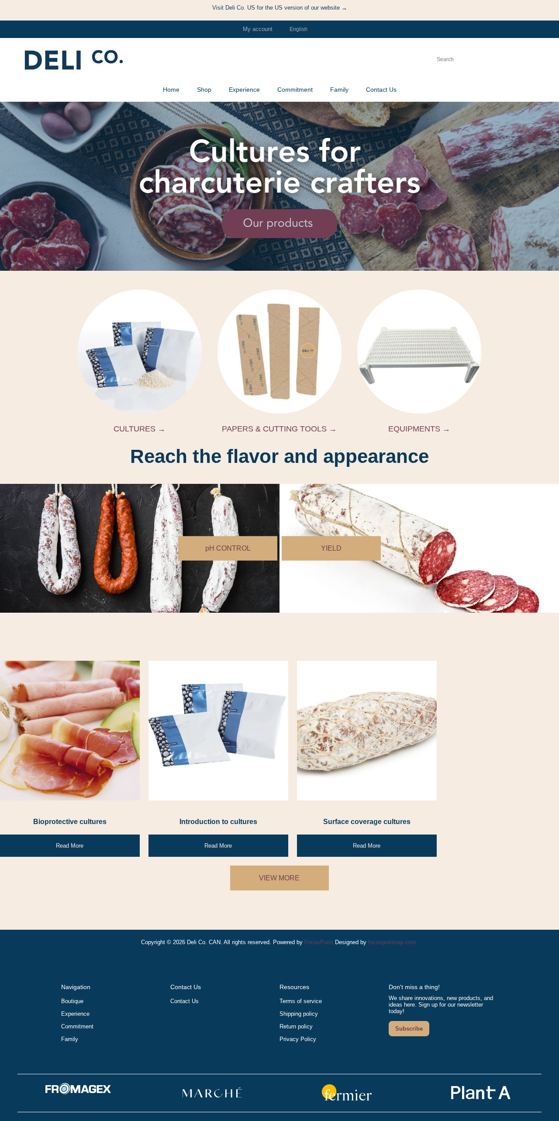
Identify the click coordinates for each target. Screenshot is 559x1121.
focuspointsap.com (392, 942)
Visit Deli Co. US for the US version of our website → (279, 7)
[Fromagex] (78, 1092)
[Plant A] (481, 1100)
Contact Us (184, 1001)
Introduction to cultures (218, 821)
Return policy (296, 1026)
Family (69, 1039)
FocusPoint (318, 942)
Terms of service (301, 1001)
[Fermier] (347, 1100)
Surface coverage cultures (367, 821)
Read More (69, 845)
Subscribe (409, 1028)
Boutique (72, 1001)
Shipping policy (299, 1014)
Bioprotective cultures (70, 821)
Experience (75, 1014)
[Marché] (212, 1100)
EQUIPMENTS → (419, 428)
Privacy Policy (298, 1039)
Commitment (77, 1026)
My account (258, 29)
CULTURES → (140, 428)
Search (462, 59)
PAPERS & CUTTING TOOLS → (279, 428)
